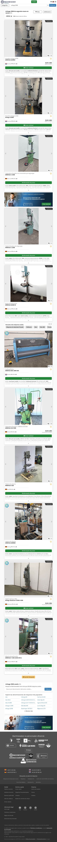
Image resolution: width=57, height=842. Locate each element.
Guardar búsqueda (29, 677)
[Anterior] (5, 38)
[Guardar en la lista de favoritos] (51, 59)
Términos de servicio (41, 839)
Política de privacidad (30, 839)
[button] (55, 1)
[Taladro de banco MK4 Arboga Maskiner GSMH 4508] (28, 579)
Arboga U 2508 (9, 705)
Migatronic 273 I (41, 708)
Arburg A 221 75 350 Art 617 (28, 703)
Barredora (38, 782)
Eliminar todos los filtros (20, 16)
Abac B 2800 (8, 703)
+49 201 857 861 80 (36, 772)
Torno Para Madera (20, 782)
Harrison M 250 (41, 697)
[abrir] (28, 75)
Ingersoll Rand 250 (42, 703)
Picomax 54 (51, 327)
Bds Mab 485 (24, 705)
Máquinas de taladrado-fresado (14, 327)
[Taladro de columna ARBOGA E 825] (28, 464)
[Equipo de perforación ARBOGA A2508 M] (28, 283)
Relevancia (48, 12)
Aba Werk (7, 700)
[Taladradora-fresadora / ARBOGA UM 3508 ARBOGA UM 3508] (28, 406)
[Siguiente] (51, 38)
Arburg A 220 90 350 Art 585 (28, 700)
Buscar (53, 5)
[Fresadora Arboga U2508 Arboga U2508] (28, 96)
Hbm (35, 327)
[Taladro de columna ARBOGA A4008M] (28, 521)
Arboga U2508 (9, 708)
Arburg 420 (24, 697)
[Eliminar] (48, 5)
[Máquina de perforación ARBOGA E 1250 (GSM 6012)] (28, 636)
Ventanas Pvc (31, 782)
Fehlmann (29, 327)
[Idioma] (53, 1)
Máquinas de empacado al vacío (10, 779)
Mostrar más (29, 711)
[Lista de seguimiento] (51, 1)
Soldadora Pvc (31, 779)
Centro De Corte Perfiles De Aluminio (45, 779)
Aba (6, 697)
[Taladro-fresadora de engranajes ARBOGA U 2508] (28, 226)
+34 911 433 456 (11, 770)
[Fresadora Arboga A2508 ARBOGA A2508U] (28, 38)
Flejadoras (23, 779)
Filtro (38, 12)
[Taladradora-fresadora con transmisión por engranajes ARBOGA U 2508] (28, 153)
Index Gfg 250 (40, 700)
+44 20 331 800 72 (36, 770)
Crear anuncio (46, 204)
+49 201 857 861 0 (11, 772)
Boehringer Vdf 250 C (26, 708)
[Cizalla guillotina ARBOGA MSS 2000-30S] (28, 349)
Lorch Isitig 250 (41, 705)
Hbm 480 (42, 327)
